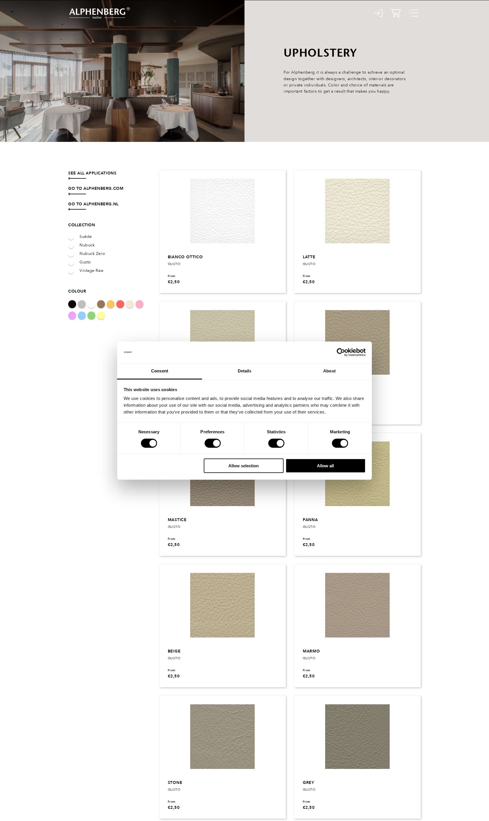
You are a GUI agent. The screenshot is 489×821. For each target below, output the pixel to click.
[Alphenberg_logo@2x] (99, 8)
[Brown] (101, 304)
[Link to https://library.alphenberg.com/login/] (378, 13)
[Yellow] (101, 315)
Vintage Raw (91, 270)
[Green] (91, 315)
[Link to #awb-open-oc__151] (413, 13)
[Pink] (139, 304)
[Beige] (130, 304)
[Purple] (72, 315)
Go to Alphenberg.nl (93, 204)
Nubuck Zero (92, 253)
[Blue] (82, 315)
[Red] (120, 304)
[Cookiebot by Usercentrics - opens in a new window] (341, 352)
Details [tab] (245, 370)
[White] (91, 304)
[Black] (72, 304)
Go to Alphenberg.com (95, 188)
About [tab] (329, 370)
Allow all (325, 465)
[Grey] (82, 304)
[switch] (213, 443)
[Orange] (111, 304)
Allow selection (243, 465)
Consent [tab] (159, 370)
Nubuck (87, 245)
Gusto (85, 262)
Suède (86, 236)
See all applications (92, 173)
